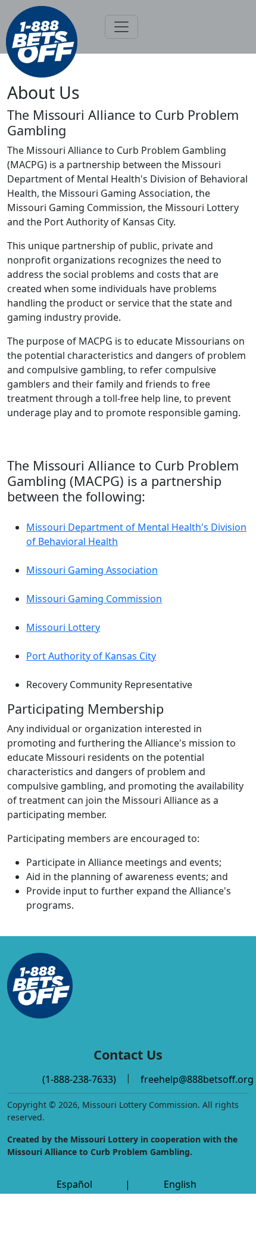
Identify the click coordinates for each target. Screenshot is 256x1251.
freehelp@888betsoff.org (197, 1079)
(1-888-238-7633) (79, 1079)
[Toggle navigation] (121, 27)
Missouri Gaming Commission (94, 598)
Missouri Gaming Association (92, 570)
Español (74, 1184)
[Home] (41, 42)
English (180, 1184)
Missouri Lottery (63, 627)
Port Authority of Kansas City (91, 655)
